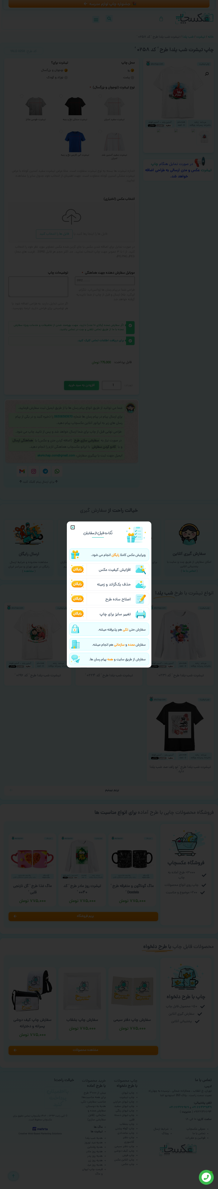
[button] (72, 527)
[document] (109, 594)
